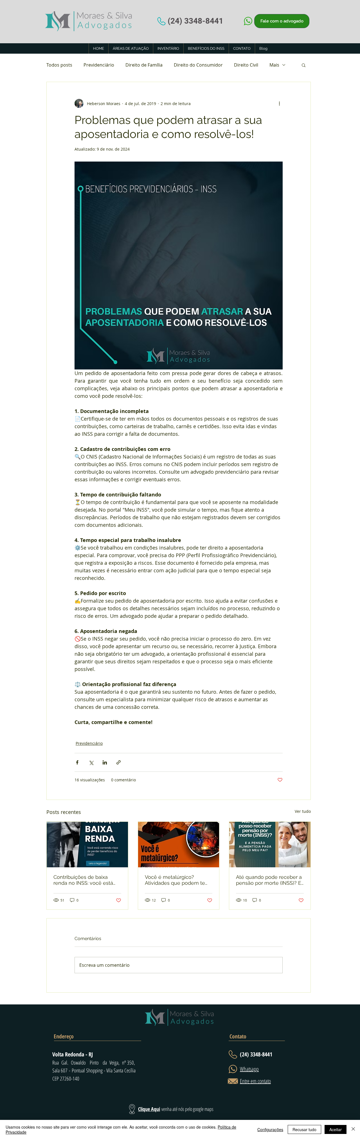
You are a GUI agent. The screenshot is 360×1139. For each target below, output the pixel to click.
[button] (303, 65)
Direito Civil (246, 65)
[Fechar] (353, 1129)
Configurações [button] (270, 1129)
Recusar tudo (304, 1129)
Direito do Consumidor (198, 65)
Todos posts (59, 65)
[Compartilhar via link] (118, 762)
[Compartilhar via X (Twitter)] (91, 762)
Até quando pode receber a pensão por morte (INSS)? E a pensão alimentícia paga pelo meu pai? (269, 880)
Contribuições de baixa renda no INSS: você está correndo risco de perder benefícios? (83, 880)
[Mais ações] (279, 103)
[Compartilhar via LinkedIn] (104, 762)
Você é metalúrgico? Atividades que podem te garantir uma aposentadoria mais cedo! (177, 880)
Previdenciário (99, 65)
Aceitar (335, 1129)
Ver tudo (303, 811)
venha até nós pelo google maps (187, 1109)
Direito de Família (144, 65)
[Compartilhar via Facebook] (77, 762)
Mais (274, 65)
